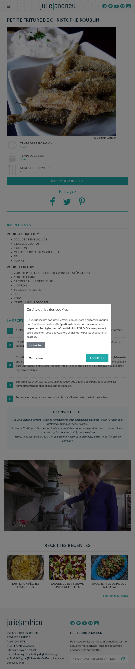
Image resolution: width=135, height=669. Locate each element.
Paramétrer (36, 345)
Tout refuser (36, 358)
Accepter (97, 358)
